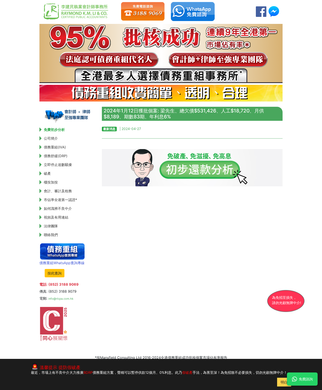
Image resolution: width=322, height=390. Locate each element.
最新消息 (109, 129)
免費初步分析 (54, 129)
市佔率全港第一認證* (60, 200)
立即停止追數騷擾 (58, 164)
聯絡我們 (51, 235)
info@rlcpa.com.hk (60, 298)
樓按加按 (51, 182)
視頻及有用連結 (56, 217)
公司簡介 (51, 138)
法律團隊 (51, 226)
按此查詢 (55, 273)
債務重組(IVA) (55, 147)
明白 (284, 382)
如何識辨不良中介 (58, 208)
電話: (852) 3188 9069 (59, 284)
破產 (47, 173)
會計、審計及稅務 (58, 191)
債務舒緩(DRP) (55, 156)
